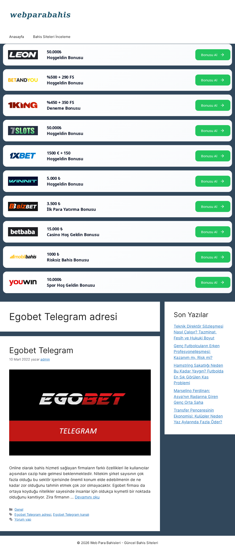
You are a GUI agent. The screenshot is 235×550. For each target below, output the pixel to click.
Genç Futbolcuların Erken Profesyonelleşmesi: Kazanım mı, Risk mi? (197, 352)
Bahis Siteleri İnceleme (51, 36)
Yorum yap (22, 519)
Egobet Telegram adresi (32, 514)
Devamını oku (87, 497)
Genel (18, 509)
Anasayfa (16, 36)
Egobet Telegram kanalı (71, 514)
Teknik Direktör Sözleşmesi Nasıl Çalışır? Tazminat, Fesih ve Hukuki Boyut (198, 332)
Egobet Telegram (41, 350)
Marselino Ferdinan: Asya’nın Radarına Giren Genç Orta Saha (196, 396)
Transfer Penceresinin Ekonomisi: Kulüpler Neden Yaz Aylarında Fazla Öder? (198, 416)
